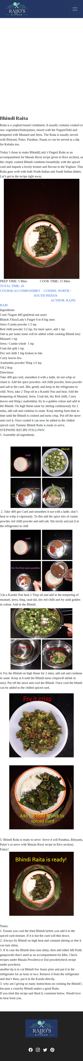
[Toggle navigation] (75, 9)
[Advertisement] (41, 61)
